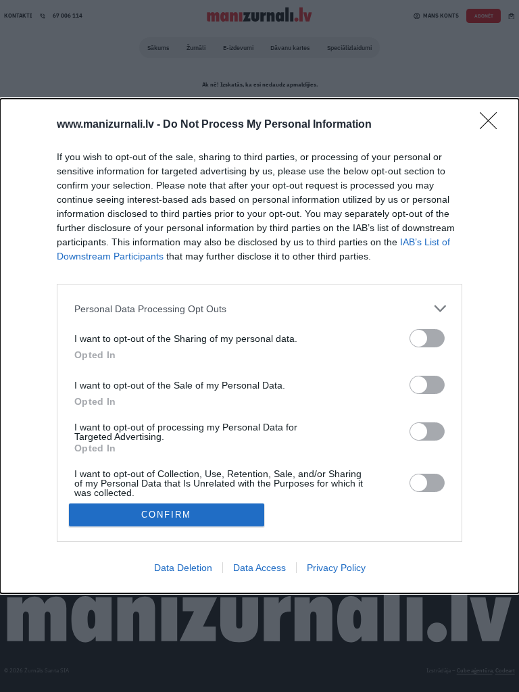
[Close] (492, 125)
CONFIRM (166, 515)
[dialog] (259, 346)
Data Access (259, 567)
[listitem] (259, 308)
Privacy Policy (336, 567)
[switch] (427, 338)
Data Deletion (183, 567)
